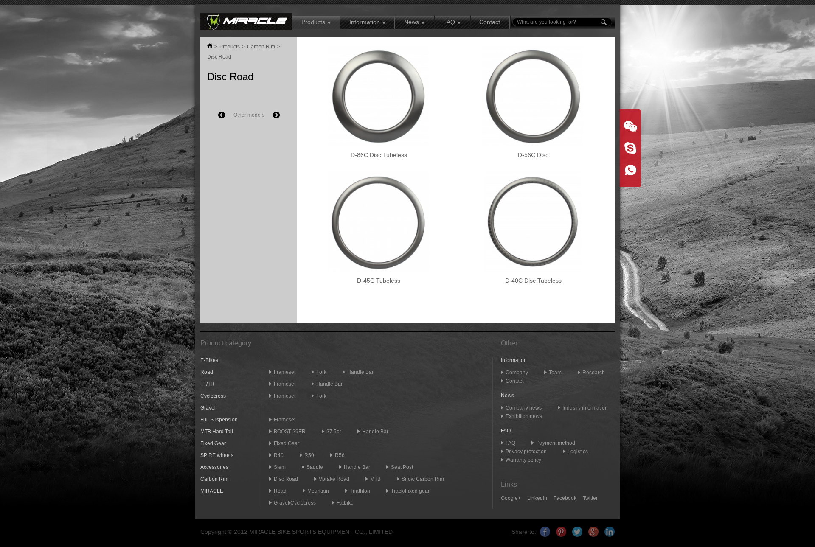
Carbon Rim (261, 47)
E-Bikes (209, 360)
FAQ (449, 22)
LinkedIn (537, 498)
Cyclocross (213, 396)
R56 (340, 455)
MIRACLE (211, 491)
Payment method (555, 443)
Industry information (585, 408)
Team (555, 373)
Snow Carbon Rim (423, 479)
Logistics (578, 451)
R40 (279, 455)
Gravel (208, 408)
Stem (280, 467)
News (411, 22)
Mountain (318, 491)
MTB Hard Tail (216, 432)
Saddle (314, 467)
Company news (524, 408)
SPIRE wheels (216, 455)
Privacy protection (526, 451)
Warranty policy (523, 460)
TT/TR (207, 384)
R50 (309, 455)
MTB (375, 479)
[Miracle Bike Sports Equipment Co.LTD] (246, 21)
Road (206, 372)
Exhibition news (524, 416)
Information (364, 22)
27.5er (333, 432)
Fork (321, 372)
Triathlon (360, 491)
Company (517, 373)
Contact (489, 22)
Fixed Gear (213, 443)
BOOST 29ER (290, 432)
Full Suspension (219, 420)
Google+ (511, 498)
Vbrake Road (334, 479)
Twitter (590, 498)
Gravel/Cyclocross (295, 503)
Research (593, 373)
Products (313, 22)
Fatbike (345, 503)
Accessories (214, 467)
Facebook (565, 498)
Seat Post (402, 467)
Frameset (284, 372)
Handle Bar (360, 372)
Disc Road (219, 57)
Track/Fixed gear (410, 491)
